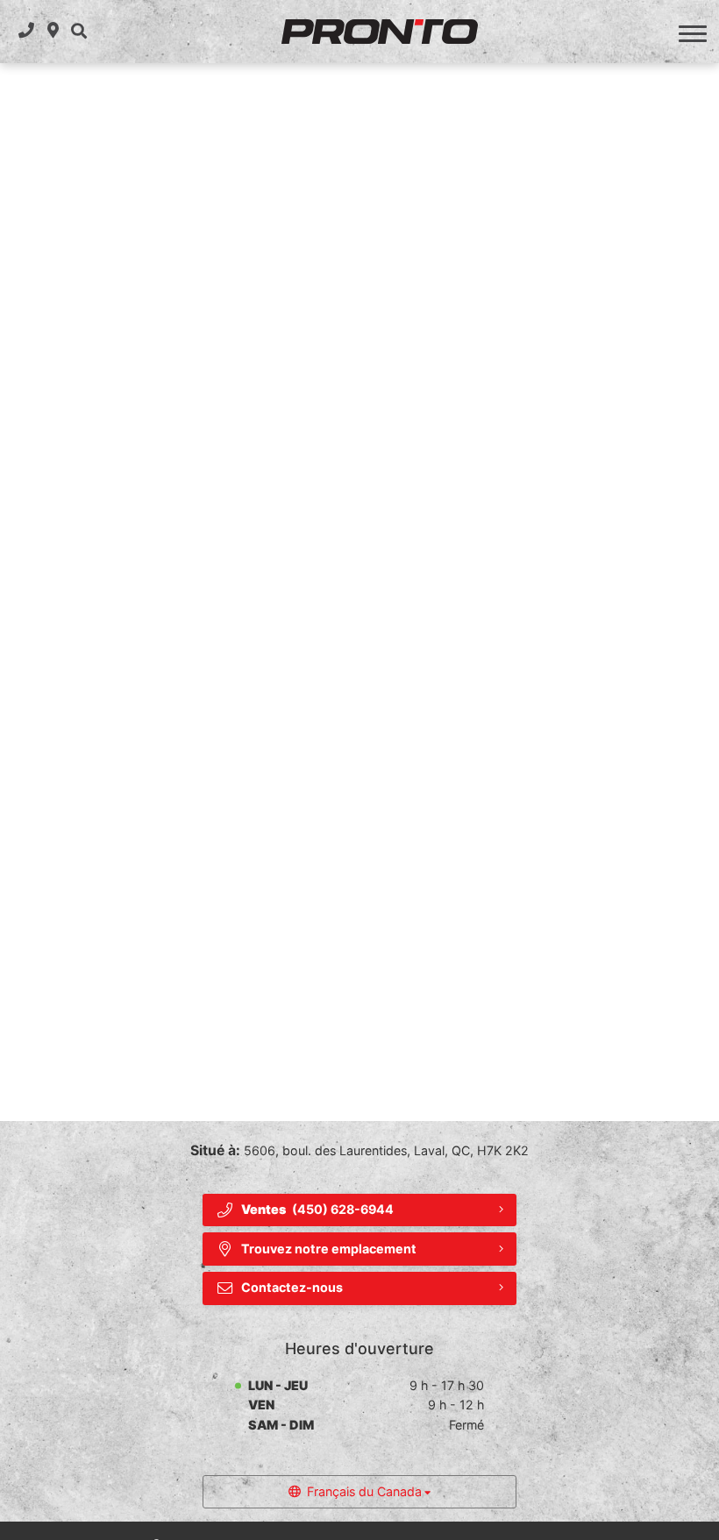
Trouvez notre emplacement (328, 1248)
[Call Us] (26, 31)
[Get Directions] (53, 31)
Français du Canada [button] (364, 1491)
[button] (79, 31)
